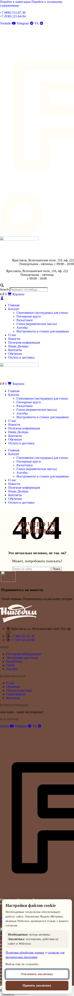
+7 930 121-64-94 (23, 640)
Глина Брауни (15, 694)
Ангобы (22, 327)
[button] (37, 285)
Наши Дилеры (18, 432)
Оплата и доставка (21, 443)
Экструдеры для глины (22, 657)
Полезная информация (24, 428)
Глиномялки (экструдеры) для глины (42, 312)
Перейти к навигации (15, 2)
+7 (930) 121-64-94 (13, 16)
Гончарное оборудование (23, 654)
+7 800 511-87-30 (23, 636)
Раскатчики (24, 320)
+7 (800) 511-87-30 (12, 12)
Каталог (14, 394)
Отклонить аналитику (37, 974)
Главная (13, 391)
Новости (14, 424)
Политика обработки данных (25, 952)
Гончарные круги (28, 316)
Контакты (15, 435)
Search (4, 289)
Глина (10, 665)
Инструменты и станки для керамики (42, 331)
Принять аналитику (37, 985)
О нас (12, 421)
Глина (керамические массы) (36, 324)
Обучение (15, 439)
